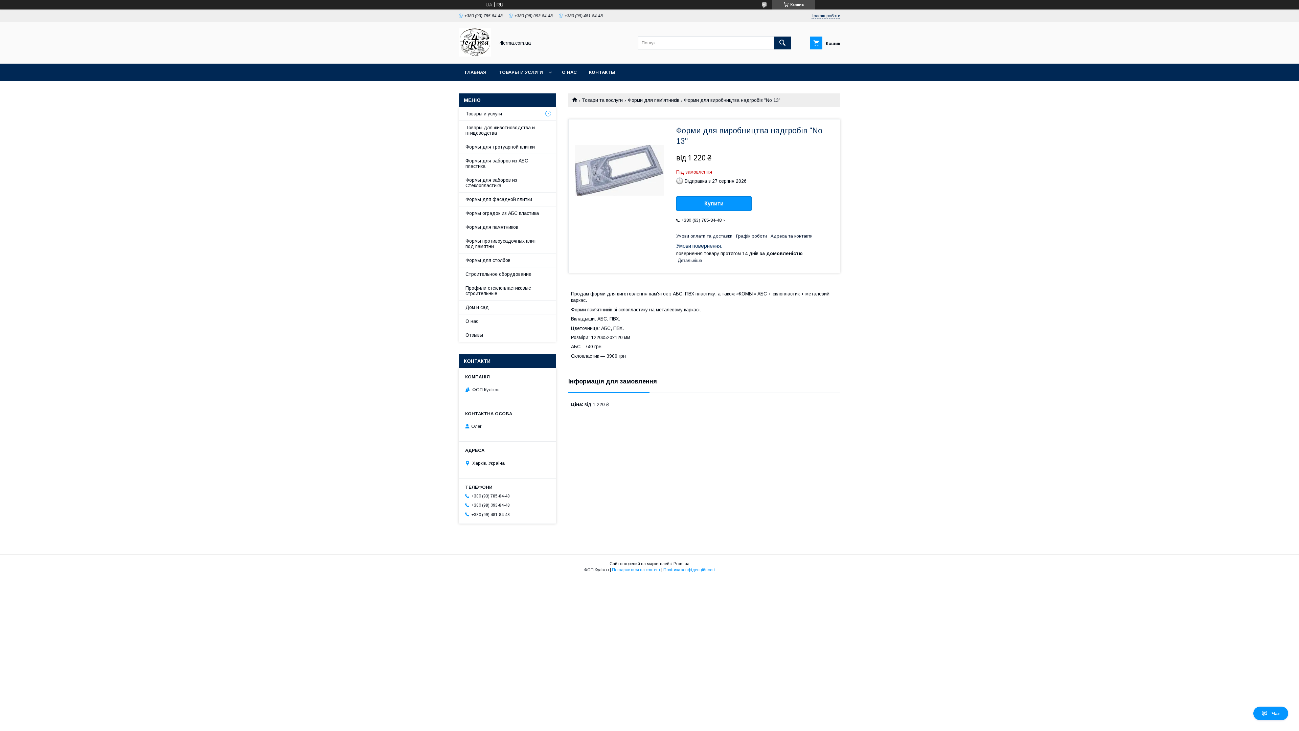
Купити (714, 203)
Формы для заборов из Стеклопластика (491, 182)
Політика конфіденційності (689, 570)
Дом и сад (477, 307)
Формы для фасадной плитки (498, 199)
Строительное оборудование (498, 274)
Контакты (602, 72)
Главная (475, 72)
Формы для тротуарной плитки (500, 147)
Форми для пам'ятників (653, 100)
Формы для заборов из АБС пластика (496, 163)
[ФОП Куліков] (475, 55)
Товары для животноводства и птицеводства (500, 130)
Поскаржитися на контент (636, 570)
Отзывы (474, 335)
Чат (1276, 713)
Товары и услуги (521, 72)
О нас (569, 72)
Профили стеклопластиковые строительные (498, 290)
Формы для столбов (487, 260)
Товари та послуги (602, 100)
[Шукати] (782, 43)
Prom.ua (681, 563)
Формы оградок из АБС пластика (502, 213)
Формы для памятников (491, 227)
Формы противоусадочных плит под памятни (500, 243)
